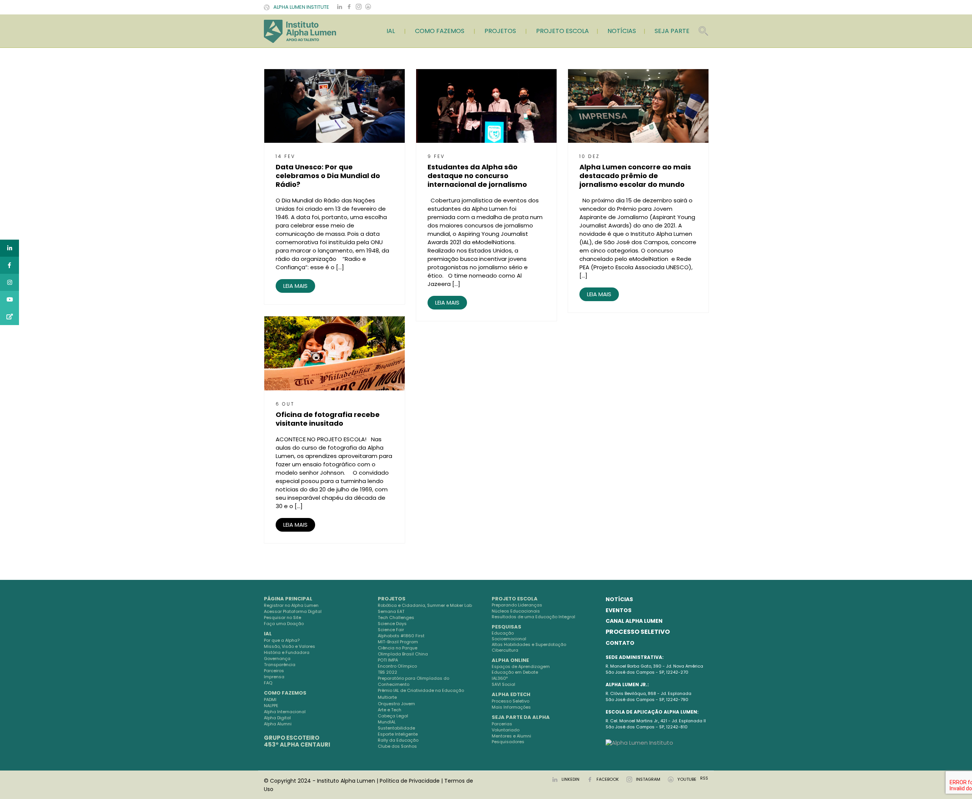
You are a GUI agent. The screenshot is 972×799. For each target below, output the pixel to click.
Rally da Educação (398, 740)
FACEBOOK (607, 779)
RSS (704, 778)
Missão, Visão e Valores (289, 646)
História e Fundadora (286, 652)
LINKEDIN (570, 779)
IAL (391, 31)
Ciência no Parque (397, 648)
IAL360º (500, 678)
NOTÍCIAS (622, 31)
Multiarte (387, 697)
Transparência (279, 665)
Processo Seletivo (510, 701)
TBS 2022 (387, 672)
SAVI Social (503, 684)
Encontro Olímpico (397, 666)
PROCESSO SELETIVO (638, 631)
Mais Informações (511, 707)
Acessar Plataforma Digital (293, 611)
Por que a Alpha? (282, 640)
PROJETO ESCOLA (562, 31)
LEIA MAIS (295, 286)
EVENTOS (618, 610)
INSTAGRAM (648, 779)
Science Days (392, 624)
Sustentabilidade (396, 728)
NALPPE (271, 706)
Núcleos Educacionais (516, 611)
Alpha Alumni (278, 724)
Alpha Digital (277, 718)
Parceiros (274, 671)
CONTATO (620, 643)
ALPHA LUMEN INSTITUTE (301, 7)
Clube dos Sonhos (397, 746)
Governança (277, 658)
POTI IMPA (388, 660)
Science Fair (391, 630)
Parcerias (502, 724)
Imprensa (274, 677)
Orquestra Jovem (396, 704)
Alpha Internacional (285, 712)
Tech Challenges (396, 617)
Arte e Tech (389, 710)
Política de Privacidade (410, 781)
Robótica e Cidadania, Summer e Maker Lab (425, 605)
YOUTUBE (686, 779)
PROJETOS (500, 31)
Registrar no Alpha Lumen (291, 605)
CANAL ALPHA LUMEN (634, 621)
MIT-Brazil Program (398, 642)
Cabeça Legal (393, 716)
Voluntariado (505, 730)
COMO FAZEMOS (439, 31)
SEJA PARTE (672, 31)
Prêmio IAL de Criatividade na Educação (421, 690)
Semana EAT (391, 611)
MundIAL (387, 722)
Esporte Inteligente (398, 734)
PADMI (270, 699)
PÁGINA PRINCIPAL (288, 598)
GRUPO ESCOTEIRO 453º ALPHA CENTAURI (297, 741)
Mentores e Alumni (511, 736)
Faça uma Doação (284, 624)
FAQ (268, 683)
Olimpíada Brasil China (403, 654)
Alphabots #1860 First (401, 636)
